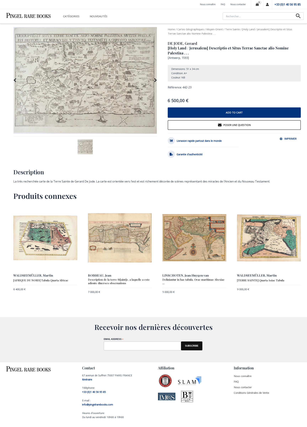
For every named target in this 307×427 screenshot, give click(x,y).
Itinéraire (87, 379)
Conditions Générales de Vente (251, 392)
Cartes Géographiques (190, 29)
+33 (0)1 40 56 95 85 (287, 4)
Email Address (113, 339)
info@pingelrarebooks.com (97, 404)
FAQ (223, 4)
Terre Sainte (232, 29)
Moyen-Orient (214, 29)
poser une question (237, 125)
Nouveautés (98, 16)
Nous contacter (238, 4)
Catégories (71, 16)
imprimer (290, 138)
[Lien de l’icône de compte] (267, 4)
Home (171, 29)
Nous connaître (208, 4)
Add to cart (234, 112)
